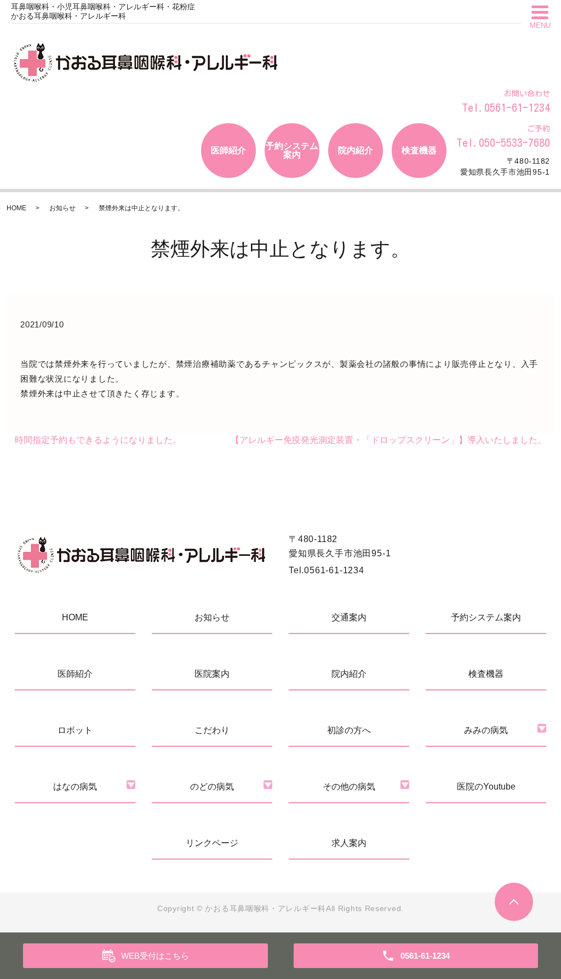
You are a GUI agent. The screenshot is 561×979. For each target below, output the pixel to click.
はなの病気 (75, 786)
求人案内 (349, 843)
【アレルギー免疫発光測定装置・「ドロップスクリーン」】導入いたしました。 (388, 440)
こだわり (212, 730)
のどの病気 (212, 786)
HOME (16, 208)
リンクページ (212, 843)
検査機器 (419, 150)
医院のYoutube (486, 786)
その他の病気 (349, 786)
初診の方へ (349, 730)
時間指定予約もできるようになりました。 (98, 440)
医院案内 (212, 673)
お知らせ (62, 208)
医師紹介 (228, 150)
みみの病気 (486, 730)
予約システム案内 (292, 150)
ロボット (75, 730)
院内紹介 (355, 150)
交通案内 (349, 617)
